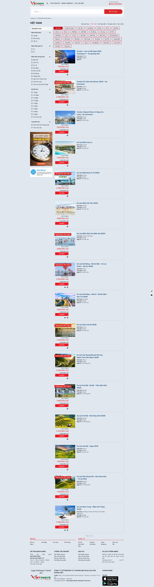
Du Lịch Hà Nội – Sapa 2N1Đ (87, 446)
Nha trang (67, 39)
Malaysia (103, 544)
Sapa (86, 42)
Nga (79, 546)
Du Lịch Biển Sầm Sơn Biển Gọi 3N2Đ (91, 233)
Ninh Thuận (87, 39)
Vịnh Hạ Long (37, 81)
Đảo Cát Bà (36, 71)
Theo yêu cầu (37, 117)
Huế (66, 35)
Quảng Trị (57, 42)
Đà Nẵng (36, 68)
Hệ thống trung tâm (60, 560)
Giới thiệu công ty (59, 554)
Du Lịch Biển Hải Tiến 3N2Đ (87, 203)
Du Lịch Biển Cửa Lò (84, 142)
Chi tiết (61, 71)
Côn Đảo (115, 28)
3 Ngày (35, 106)
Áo (34, 49)
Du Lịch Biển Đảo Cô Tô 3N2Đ (88, 173)
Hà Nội (35, 35)
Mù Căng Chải (113, 35)
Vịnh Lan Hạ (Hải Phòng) (40, 84)
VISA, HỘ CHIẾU (79, 3)
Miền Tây (92, 35)
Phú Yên (107, 39)
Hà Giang (36, 73)
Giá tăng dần (102, 24)
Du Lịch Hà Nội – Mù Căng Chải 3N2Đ (91, 416)
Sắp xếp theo (85, 24)
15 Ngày (35, 100)
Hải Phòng (36, 38)
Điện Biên (83, 31)
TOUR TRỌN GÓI (55, 3)
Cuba (102, 542)
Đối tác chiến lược (59, 558)
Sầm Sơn (77, 42)
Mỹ (113, 544)
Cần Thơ (35, 62)
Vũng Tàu (67, 46)
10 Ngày (35, 98)
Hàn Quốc (81, 544)
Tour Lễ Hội (117, 42)
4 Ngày (35, 109)
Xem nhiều (120, 24)
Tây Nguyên (95, 42)
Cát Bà (99, 28)
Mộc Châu (102, 35)
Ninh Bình (77, 39)
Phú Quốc (97, 39)
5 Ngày (35, 111)
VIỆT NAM (48, 18)
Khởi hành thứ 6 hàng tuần (41, 125)
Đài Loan (115, 542)
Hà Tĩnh (112, 31)
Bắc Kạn (35, 60)
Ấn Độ (80, 542)
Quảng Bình (117, 39)
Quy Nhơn (68, 42)
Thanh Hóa (106, 42)
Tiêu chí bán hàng (59, 556)
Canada (92, 542)
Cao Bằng (90, 28)
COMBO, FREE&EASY (67, 3)
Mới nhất (93, 24)
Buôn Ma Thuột (70, 28)
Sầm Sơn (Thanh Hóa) (40, 79)
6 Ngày (35, 114)
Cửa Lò (57, 31)
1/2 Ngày (36, 95)
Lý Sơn (74, 35)
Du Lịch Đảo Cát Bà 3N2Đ (87, 325)
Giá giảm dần (112, 24)
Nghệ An (57, 39)
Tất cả (35, 41)
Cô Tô (35, 65)
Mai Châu (83, 35)
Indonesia (92, 544)
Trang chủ (32, 18)
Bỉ (33, 52)
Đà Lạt (65, 31)
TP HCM (57, 46)
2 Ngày (35, 103)
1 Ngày (35, 92)
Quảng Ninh (36, 76)
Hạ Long (103, 31)
